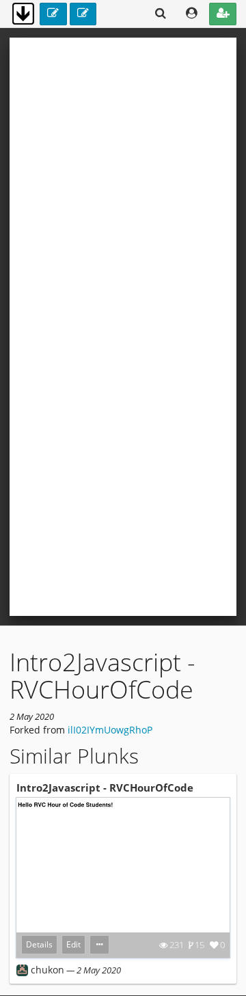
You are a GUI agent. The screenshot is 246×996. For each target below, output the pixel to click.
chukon (47, 969)
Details (39, 944)
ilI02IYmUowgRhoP (110, 729)
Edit (73, 944)
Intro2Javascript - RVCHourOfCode (104, 787)
